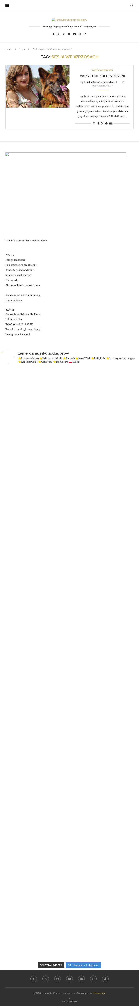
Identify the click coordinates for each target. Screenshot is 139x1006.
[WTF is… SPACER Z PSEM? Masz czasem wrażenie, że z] (16, 499)
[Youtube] (69, 34)
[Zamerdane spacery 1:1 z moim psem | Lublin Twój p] (16, 815)
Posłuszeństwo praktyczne (21, 264)
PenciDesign (99, 993)
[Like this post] (94, 123)
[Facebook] (53, 34)
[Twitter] (58, 34)
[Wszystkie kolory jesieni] (38, 86)
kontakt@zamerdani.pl (27, 329)
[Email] (74, 34)
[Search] (132, 5)
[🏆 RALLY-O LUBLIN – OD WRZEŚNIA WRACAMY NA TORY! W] (52, 509)
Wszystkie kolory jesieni (102, 76)
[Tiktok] (85, 34)
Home (8, 49)
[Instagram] (64, 34)
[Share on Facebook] (98, 123)
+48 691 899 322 (24, 324)
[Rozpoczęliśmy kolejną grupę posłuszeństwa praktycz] (52, 697)
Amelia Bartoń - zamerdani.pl (100, 82)
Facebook (25, 334)
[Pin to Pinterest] (106, 123)
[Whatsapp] (80, 34)
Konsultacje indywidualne (19, 269)
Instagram (11, 334)
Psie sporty (11, 280)
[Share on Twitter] (102, 123)
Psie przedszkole (15, 259)
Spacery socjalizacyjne (18, 275)
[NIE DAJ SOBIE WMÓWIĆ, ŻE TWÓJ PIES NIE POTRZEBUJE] (87, 514)
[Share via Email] (110, 123)
